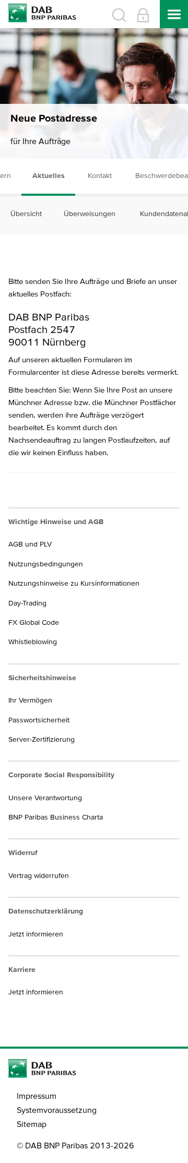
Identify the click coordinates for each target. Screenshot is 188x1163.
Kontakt (100, 175)
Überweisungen (89, 213)
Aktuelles (48, 175)
